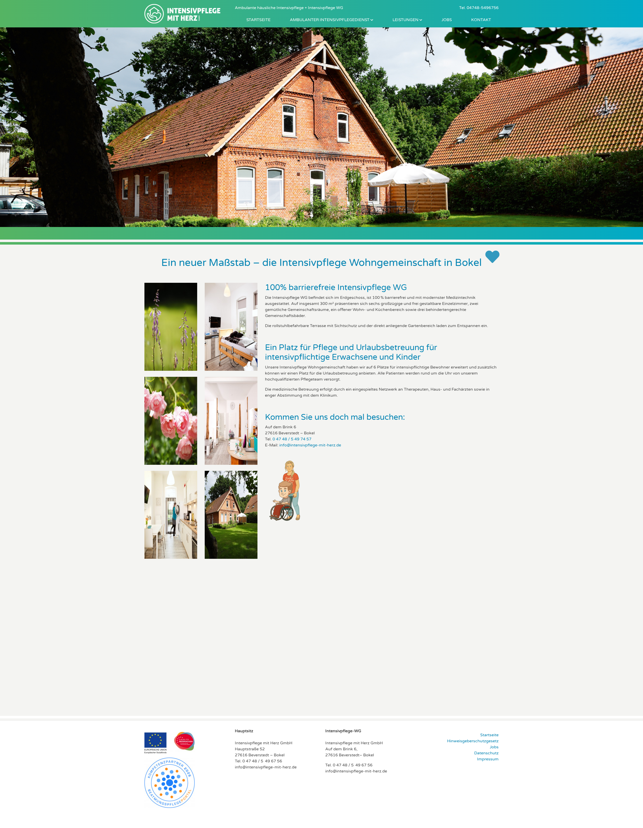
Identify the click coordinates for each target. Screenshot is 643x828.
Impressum (488, 759)
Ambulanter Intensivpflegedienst (330, 19)
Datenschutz (486, 753)
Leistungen (406, 19)
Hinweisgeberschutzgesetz (473, 741)
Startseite (258, 19)
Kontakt (481, 19)
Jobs (447, 19)
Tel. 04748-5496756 (479, 7)
